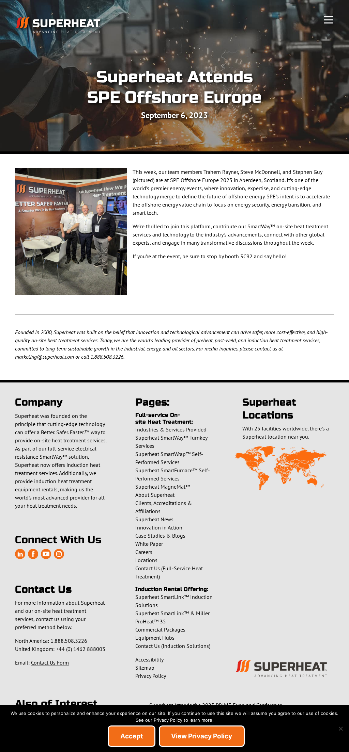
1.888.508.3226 (106, 356)
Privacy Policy (150, 675)
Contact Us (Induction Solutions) (172, 645)
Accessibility (149, 659)
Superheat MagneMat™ (162, 486)
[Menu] (328, 19)
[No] (340, 728)
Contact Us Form (50, 662)
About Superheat (154, 494)
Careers (143, 552)
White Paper (149, 543)
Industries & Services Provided (171, 429)
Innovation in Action (158, 527)
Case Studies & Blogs (160, 535)
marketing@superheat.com (44, 356)
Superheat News (154, 519)
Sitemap (144, 667)
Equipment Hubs (154, 637)
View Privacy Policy (201, 736)
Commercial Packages (160, 629)
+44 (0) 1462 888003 (80, 648)
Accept (131, 736)
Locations (146, 560)
